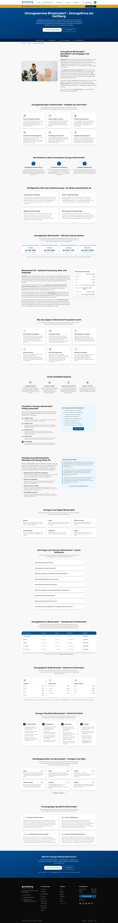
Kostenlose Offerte (87, 896)
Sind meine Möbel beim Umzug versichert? (45, 595)
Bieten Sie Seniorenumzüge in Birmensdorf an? (46, 601)
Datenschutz (90, 920)
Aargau (61, 900)
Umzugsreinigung (44, 893)
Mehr (68, 2)
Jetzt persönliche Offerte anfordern (84, 256)
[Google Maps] (92, 903)
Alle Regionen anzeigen (58, 793)
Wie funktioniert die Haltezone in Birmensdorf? (46, 584)
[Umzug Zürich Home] (27, 2)
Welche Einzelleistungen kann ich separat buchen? (47, 579)
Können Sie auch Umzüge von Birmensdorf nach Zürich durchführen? (51, 573)
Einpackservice (44, 905)
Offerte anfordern (78, 428)
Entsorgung (43, 889)
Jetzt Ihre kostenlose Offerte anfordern (78, 486)
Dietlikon (61, 893)
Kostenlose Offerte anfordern (53, 867)
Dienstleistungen (49, 2)
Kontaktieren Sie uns (66, 699)
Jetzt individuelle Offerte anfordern (65, 654)
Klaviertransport (44, 900)
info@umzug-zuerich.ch (56, 872)
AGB (95, 920)
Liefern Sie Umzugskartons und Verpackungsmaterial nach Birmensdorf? (52, 590)
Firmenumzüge (65, 200)
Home (39, 2)
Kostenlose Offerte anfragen (53, 29)
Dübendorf (62, 896)
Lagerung (43, 910)
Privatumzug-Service (49, 200)
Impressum (84, 920)
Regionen (60, 2)
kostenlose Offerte (78, 89)
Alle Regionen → (63, 903)
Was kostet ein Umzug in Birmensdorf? (44, 562)
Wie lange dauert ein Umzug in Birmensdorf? (45, 568)
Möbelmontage (57, 121)
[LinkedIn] (86, 903)
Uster (61, 898)
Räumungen (43, 891)
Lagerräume (79, 121)
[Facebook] (80, 903)
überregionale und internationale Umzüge (84, 216)
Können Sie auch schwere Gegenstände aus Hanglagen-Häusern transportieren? (54, 606)
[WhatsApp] (95, 2)
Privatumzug (88, 74)
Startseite (24, 43)
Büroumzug (43, 898)
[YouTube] (89, 903)
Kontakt (77, 2)
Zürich (61, 889)
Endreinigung (54, 137)
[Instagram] (83, 903)
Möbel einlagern (44, 903)
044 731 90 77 (69, 29)
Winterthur (62, 891)
